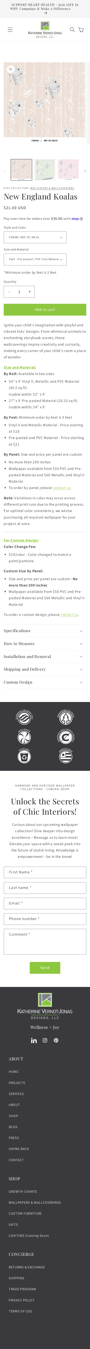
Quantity (10, 281)
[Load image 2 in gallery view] (44, 169)
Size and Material (16, 249)
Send (45, 967)
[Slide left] (5, 171)
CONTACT (16, 1160)
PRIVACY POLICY (22, 1300)
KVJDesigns (29, 1346)
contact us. (62, 488)
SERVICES (16, 1093)
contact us (69, 614)
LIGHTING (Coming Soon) (29, 1235)
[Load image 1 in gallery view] (21, 169)
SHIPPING (16, 1278)
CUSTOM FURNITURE (25, 1213)
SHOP (13, 1116)
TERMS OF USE (20, 1311)
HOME (14, 1071)
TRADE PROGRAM (22, 1289)
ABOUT (14, 1104)
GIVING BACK (19, 1148)
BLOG (13, 1127)
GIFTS (13, 1224)
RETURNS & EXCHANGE (27, 1267)
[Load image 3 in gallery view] (68, 169)
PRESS (14, 1138)
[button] (10, 29)
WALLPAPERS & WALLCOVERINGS (52, 188)
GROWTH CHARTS (23, 1191)
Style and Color (15, 227)
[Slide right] (85, 171)
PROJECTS (17, 1083)
